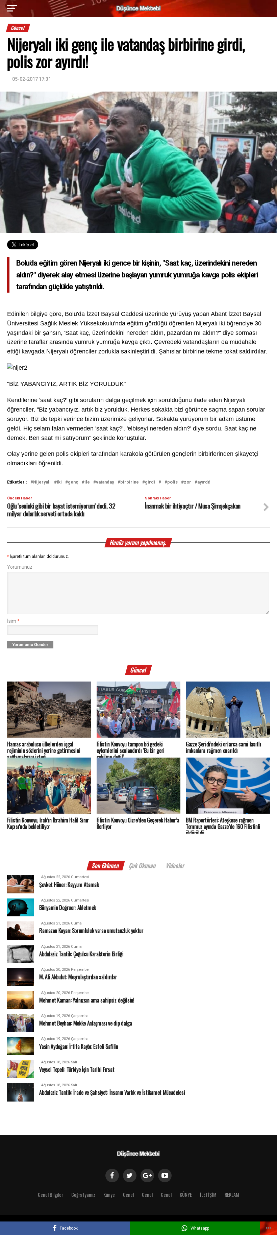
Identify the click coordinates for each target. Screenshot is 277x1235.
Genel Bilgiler (50, 1194)
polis (172, 482)
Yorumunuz (19, 567)
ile (87, 482)
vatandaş (105, 482)
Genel (128, 1194)
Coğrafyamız (83, 1194)
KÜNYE (186, 1194)
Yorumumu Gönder (30, 644)
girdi (150, 482)
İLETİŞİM (208, 1194)
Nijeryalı (42, 482)
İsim (13, 621)
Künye (109, 1194)
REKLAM (232, 1194)
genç (73, 482)
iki (59, 482)
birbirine (129, 482)
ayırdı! (203, 482)
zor (187, 482)
